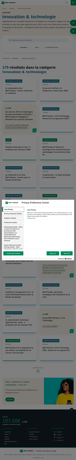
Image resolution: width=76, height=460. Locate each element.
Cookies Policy (31, 218)
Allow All (67, 253)
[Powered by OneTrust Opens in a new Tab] (65, 259)
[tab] (13, 209)
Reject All (53, 253)
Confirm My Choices (13, 253)
